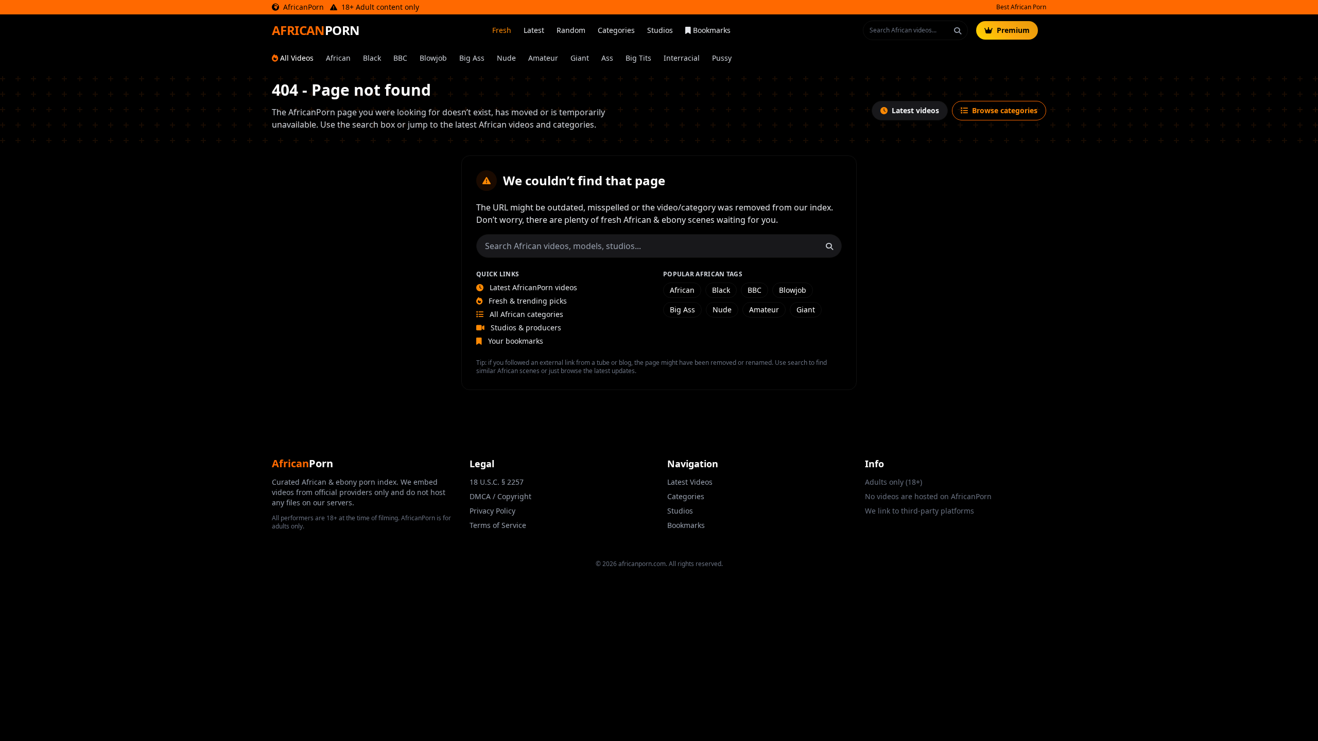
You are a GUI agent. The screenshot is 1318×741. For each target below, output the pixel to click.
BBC (400, 58)
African (338, 58)
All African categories (525, 314)
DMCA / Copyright (500, 496)
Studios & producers (525, 327)
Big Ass (471, 58)
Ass (607, 58)
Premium (1013, 30)
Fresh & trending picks (527, 301)
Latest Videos (690, 482)
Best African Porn (1021, 7)
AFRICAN (315, 30)
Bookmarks (712, 30)
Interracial (682, 58)
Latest (534, 30)
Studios (660, 30)
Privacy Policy (492, 511)
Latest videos (915, 110)
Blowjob (433, 58)
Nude (506, 58)
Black (372, 58)
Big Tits (638, 58)
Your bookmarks (514, 341)
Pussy (722, 58)
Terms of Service (498, 525)
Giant (579, 58)
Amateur (543, 58)
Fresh (501, 30)
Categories (616, 30)
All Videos (297, 58)
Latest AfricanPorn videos (532, 287)
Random (571, 30)
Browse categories (1004, 110)
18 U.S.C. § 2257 (497, 482)
